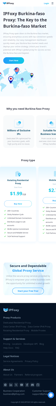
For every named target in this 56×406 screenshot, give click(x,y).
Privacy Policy (31, 361)
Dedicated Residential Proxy (17, 322)
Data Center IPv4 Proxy (14, 326)
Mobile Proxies (38, 330)
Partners (18, 374)
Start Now (13, 60)
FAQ (17, 347)
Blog (41, 343)
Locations (17, 343)
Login (46, 3)
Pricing (6, 343)
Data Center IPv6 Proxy (39, 326)
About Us (7, 374)
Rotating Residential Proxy (16, 330)
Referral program (33, 374)
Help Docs (8, 347)
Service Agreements (13, 361)
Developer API (31, 343)
